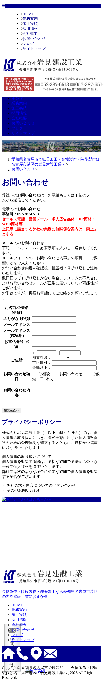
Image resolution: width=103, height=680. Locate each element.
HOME (28, 14)
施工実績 (30, 24)
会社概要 (30, 34)
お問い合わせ (34, 39)
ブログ (28, 44)
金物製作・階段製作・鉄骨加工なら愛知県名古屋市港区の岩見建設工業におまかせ (50, 594)
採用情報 (30, 29)
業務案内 (30, 18)
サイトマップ (34, 49)
